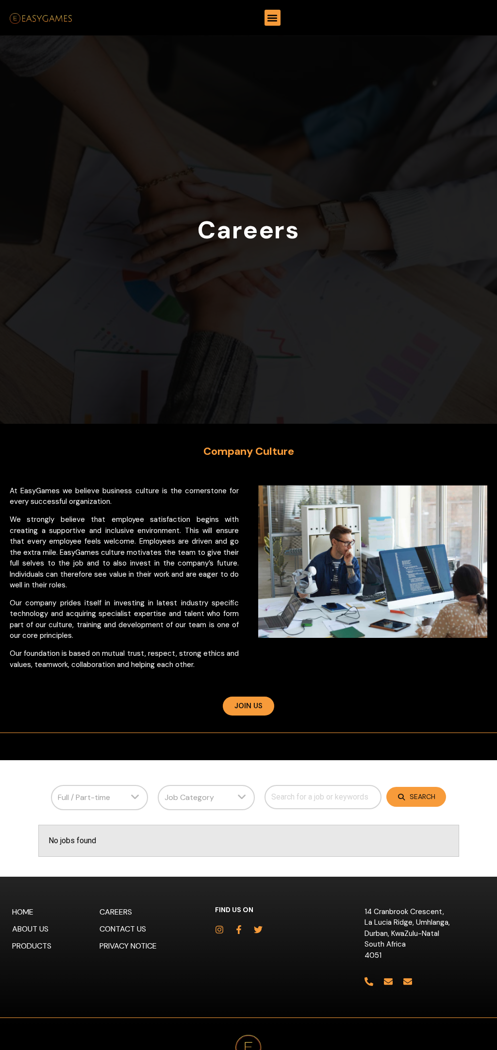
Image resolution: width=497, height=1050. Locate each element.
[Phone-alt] (368, 981)
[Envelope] (388, 981)
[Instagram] (219, 929)
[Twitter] (258, 929)
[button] (273, 18)
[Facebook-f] (238, 929)
